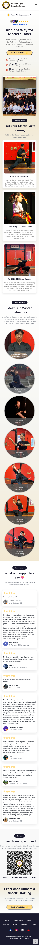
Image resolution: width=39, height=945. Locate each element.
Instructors (30, 920)
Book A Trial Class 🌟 (19, 53)
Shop (34, 924)
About (15, 924)
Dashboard (25, 924)
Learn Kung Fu (18, 920)
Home (7, 920)
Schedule (5, 924)
